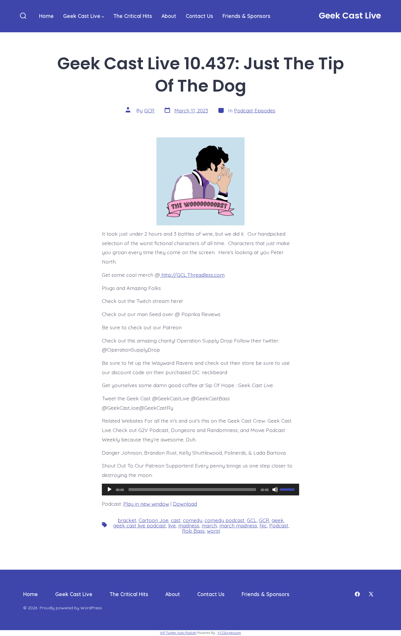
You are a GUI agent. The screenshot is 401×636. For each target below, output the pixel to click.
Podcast (278, 525)
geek (278, 520)
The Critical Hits (133, 16)
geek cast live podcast (139, 525)
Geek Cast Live (81, 16)
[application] (200, 489)
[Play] (109, 489)
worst (213, 530)
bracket (127, 520)
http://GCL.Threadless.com (192, 274)
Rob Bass (193, 530)
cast (176, 520)
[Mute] (275, 489)
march (209, 525)
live (172, 525)
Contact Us (199, 16)
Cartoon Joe (154, 520)
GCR (149, 110)
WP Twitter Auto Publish (178, 633)
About (168, 16)
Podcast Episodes (254, 110)
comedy (192, 520)
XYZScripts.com (229, 633)
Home (46, 16)
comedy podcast (225, 520)
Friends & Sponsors (246, 16)
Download (185, 503)
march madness (238, 525)
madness (188, 525)
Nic (263, 525)
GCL (252, 520)
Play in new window (146, 503)
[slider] (288, 489)
